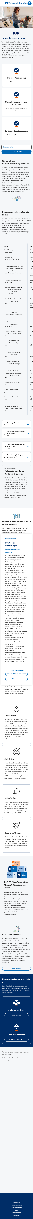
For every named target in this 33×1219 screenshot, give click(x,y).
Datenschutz (16, 1202)
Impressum (16, 1200)
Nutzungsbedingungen (16, 1205)
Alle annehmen (16, 679)
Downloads (16, 1215)
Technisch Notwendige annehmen (16, 674)
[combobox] (16, 147)
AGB (16, 1210)
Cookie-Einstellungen (17, 670)
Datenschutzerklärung (12, 550)
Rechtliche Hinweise (16, 1207)
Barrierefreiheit (16, 1212)
